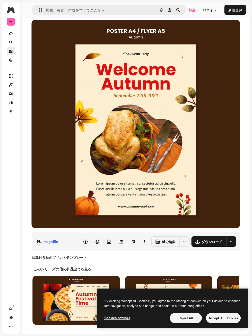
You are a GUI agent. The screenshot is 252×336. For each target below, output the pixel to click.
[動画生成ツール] (11, 103)
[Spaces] (11, 85)
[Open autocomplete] (38, 10)
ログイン (210, 9)
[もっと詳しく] (11, 60)
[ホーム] (11, 33)
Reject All (185, 318)
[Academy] (11, 317)
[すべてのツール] (11, 76)
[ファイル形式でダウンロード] (231, 241)
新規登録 (235, 9)
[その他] (11, 326)
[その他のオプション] (144, 241)
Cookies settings (117, 317)
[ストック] (11, 51)
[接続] (11, 308)
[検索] (11, 42)
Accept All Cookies (223, 318)
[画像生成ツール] (11, 94)
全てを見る (82, 268)
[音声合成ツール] (11, 111)
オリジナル (65, 28)
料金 (192, 9)
